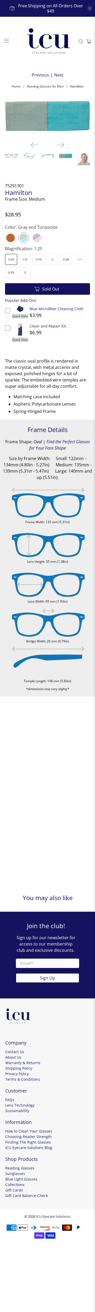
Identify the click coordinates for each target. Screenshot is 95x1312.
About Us (13, 1057)
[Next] (60, 145)
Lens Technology (20, 1105)
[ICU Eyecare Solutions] (47, 41)
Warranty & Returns (22, 1062)
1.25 (11, 259)
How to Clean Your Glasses (28, 1131)
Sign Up (47, 978)
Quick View (20, 316)
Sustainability (17, 1110)
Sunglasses (15, 1173)
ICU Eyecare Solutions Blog (28, 1147)
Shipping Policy (18, 1068)
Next (58, 75)
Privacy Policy (17, 1073)
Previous (40, 75)
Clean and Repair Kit (48, 326)
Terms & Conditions (22, 1079)
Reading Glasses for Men (45, 86)
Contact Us (14, 1051)
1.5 (25, 259)
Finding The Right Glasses (28, 1142)
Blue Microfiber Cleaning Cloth (57, 308)
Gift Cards (14, 1190)
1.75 (38, 259)
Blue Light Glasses (21, 1179)
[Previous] (35, 145)
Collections (15, 1184)
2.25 (66, 259)
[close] (89, 8)
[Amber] (10, 237)
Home (16, 86)
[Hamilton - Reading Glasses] (47, 116)
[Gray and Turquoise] (23, 237)
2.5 (80, 259)
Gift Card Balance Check (26, 1195)
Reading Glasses (19, 1168)
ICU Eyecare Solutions (53, 1216)
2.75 (11, 272)
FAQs (9, 1099)
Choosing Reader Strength (28, 1136)
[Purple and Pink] (36, 237)
